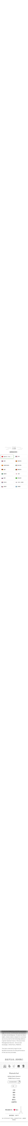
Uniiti (17, 1115)
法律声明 (14, 1102)
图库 (14, 1092)
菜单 (14, 1097)
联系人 (14, 1099)
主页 (14, 1090)
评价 (14, 1095)
